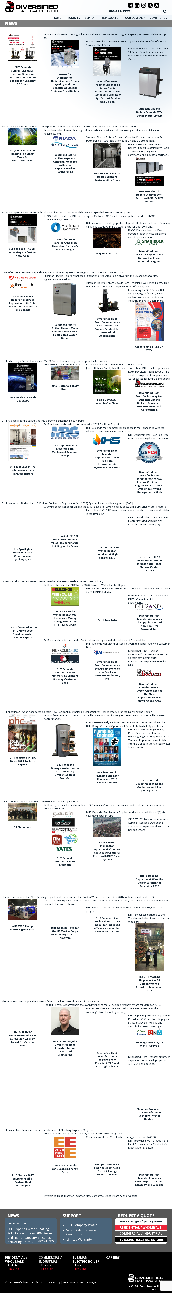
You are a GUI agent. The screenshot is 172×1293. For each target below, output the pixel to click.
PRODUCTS (73, 18)
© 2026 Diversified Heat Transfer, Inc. (24, 1282)
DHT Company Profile (81, 1225)
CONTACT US (158, 18)
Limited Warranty (79, 1239)
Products (12, 1265)
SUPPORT (91, 18)
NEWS (13, 1215)
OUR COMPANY (135, 18)
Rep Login (91, 1282)
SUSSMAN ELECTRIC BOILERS (142, 1240)
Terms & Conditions (73, 1282)
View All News (46, 1240)
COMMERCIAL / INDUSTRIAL (141, 1233)
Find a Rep (13, 1268)
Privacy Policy (53, 1282)
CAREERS (113, 1257)
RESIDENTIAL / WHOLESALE (140, 1227)
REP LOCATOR (111, 18)
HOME (57, 18)
